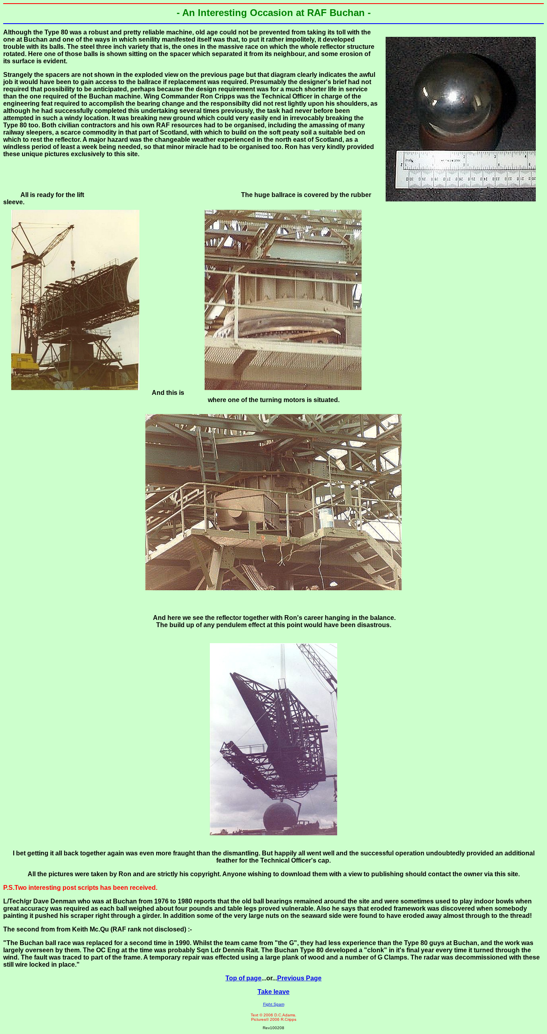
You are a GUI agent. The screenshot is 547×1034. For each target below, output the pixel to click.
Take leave (273, 991)
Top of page (243, 978)
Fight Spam (273, 1004)
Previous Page (299, 978)
